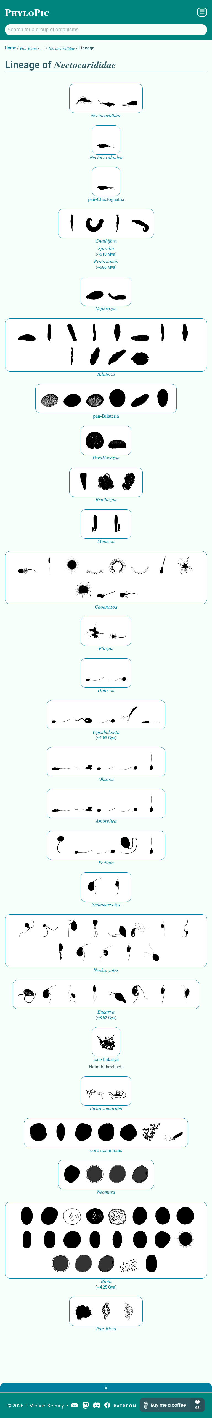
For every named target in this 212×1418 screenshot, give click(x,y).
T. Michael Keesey (44, 1406)
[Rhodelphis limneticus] (117, 929)
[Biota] (72, 1216)
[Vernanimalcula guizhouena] (140, 356)
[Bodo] (95, 994)
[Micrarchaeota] (95, 1174)
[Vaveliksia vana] (117, 524)
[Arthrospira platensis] (27, 1240)
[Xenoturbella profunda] (162, 333)
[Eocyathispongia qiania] (106, 482)
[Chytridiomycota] (83, 714)
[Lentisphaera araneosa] (72, 1240)
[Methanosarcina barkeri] (83, 1132)
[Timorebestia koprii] (106, 140)
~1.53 (106, 737)
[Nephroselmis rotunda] (162, 929)
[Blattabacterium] (27, 1216)
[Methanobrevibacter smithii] (61, 1132)
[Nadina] (117, 333)
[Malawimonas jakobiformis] (95, 887)
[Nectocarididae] (83, 98)
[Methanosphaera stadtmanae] (38, 1132)
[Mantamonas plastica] (61, 845)
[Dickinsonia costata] (117, 398)
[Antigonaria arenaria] (95, 333)
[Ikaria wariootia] (27, 333)
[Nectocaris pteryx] (106, 98)
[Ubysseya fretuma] (27, 929)
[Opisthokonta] (128, 714)
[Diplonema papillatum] (117, 994)
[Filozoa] (117, 631)
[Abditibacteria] (140, 1216)
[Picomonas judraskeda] (185, 929)
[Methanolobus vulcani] (128, 1132)
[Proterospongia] (83, 589)
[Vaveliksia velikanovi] (95, 524)
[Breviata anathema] (61, 761)
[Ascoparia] (49, 333)
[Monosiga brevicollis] (27, 565)
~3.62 (106, 1017)
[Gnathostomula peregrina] (72, 223)
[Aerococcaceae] (49, 1216)
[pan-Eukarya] (106, 1041)
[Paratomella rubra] (72, 356)
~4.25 (106, 1287)
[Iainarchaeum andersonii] (140, 1174)
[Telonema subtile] (95, 929)
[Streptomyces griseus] (162, 1216)
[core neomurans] (174, 1132)
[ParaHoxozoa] (117, 440)
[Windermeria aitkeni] (140, 398)
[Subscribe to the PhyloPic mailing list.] (74, 1405)
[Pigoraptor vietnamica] (95, 631)
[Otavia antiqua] (128, 482)
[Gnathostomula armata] (140, 223)
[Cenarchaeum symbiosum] (151, 1132)
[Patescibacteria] (117, 1240)
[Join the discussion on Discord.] (96, 1405)
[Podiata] (128, 845)
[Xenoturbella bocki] (185, 333)
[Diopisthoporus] (72, 333)
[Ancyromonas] (117, 887)
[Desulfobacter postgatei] (128, 1264)
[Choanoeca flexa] (95, 565)
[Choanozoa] (185, 565)
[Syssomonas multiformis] (95, 673)
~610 (106, 254)
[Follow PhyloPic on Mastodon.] (85, 1406)
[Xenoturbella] (117, 356)
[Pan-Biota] (83, 1311)
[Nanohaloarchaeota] (117, 1174)
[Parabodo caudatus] (185, 994)
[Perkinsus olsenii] (140, 929)
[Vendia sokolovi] (162, 398)
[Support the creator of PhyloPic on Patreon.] (125, 1406)
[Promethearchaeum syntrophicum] (95, 1091)
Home (10, 47)
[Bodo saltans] (27, 994)
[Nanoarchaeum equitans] (72, 1174)
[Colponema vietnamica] (61, 952)
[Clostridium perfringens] (49, 1240)
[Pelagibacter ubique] (95, 1240)
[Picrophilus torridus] (106, 1132)
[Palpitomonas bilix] (49, 929)
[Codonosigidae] (106, 589)
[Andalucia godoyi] (72, 994)
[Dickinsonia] (49, 398)
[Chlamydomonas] (151, 952)
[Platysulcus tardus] (72, 929)
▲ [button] (106, 1387)
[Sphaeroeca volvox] (49, 565)
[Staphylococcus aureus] (185, 1216)
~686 (106, 267)
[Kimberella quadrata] (95, 291)
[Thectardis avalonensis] (83, 482)
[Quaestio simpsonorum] (95, 440)
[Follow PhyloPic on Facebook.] (107, 1405)
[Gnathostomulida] (95, 223)
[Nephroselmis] (106, 952)
